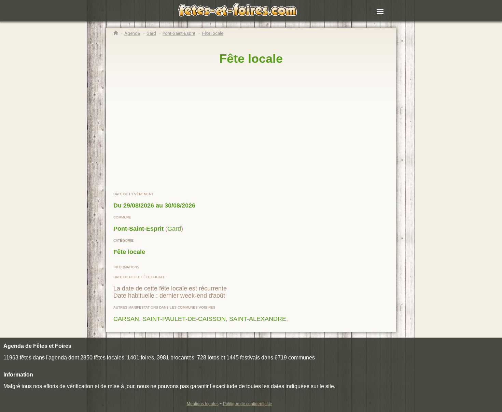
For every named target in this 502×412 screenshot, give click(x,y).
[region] (251, 128)
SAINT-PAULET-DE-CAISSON (184, 318)
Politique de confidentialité (247, 403)
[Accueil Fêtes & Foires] (115, 33)
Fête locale (129, 251)
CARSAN (126, 318)
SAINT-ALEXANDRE (257, 318)
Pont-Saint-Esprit (138, 228)
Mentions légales (203, 403)
